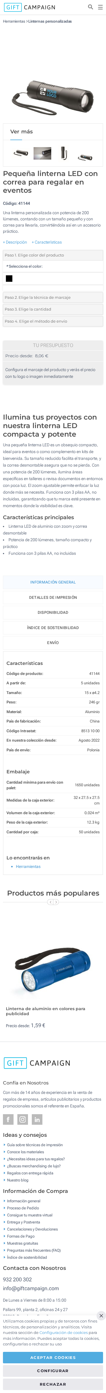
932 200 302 (17, 1279)
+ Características (47, 242)
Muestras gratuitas (22, 1243)
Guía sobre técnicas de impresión (35, 1145)
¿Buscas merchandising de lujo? (34, 1166)
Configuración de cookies (63, 1332)
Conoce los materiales (25, 1152)
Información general (23, 1200)
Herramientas (14, 21)
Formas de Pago (20, 1236)
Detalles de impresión (53, 597)
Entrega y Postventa (23, 1222)
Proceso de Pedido (23, 1208)
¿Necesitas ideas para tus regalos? (36, 1159)
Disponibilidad (53, 612)
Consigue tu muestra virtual (29, 1215)
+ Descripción (15, 242)
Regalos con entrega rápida (30, 1173)
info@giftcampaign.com (31, 1288)
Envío (53, 643)
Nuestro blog (18, 1180)
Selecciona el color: (24, 266)
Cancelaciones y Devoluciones (32, 1229)
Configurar (53, 1370)
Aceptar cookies (53, 1357)
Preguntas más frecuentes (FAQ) (34, 1250)
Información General (53, 582)
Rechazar (53, 1384)
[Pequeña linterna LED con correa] (53, 73)
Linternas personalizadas (50, 21)
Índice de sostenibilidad (53, 628)
